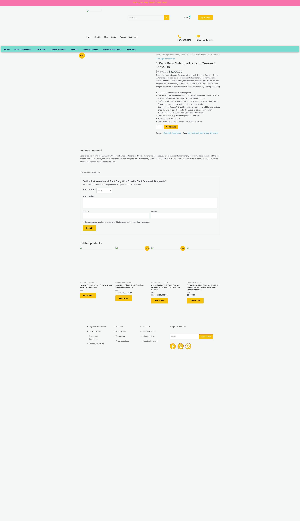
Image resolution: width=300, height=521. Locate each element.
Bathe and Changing (22, 49)
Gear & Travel (41, 49)
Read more (87, 295)
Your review (89, 196)
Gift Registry (134, 37)
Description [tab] (85, 150)
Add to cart (171, 127)
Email (154, 212)
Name (86, 212)
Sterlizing (74, 49)
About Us (97, 37)
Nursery (7, 49)
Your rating (89, 189)
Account (123, 37)
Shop (106, 37)
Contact (114, 37)
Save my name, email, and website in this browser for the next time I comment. (117, 222)
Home (89, 37)
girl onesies (214, 133)
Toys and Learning (90, 49)
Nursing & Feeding (58, 49)
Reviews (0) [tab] (97, 150)
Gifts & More (131, 49)
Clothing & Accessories (112, 49)
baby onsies (204, 133)
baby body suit (193, 133)
